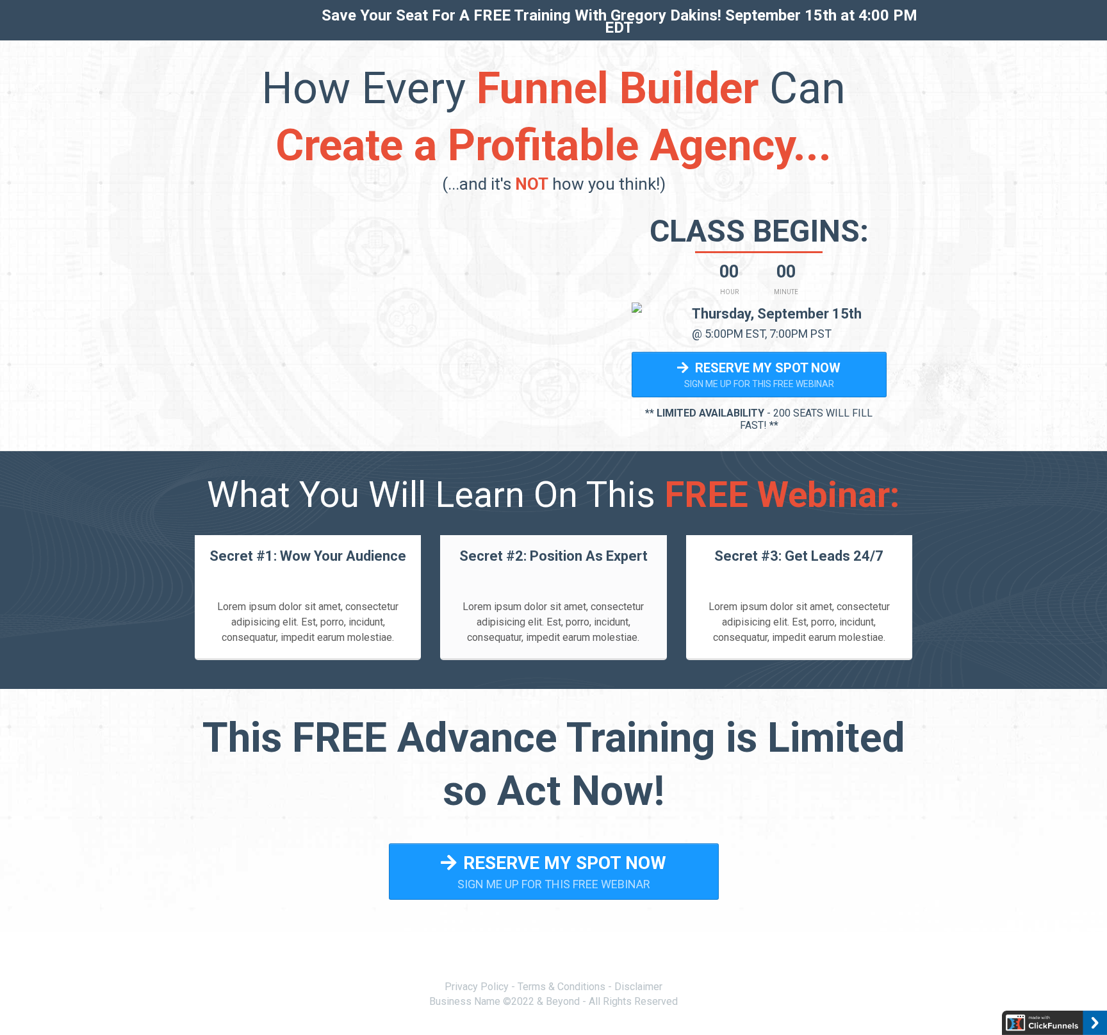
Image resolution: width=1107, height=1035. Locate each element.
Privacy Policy (477, 987)
